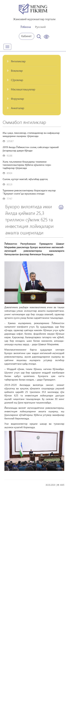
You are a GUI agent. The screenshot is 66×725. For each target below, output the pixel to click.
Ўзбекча (25, 27)
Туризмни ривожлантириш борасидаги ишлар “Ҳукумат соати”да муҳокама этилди (29, 192)
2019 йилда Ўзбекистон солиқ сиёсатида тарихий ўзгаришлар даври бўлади (31, 149)
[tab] (32, 61)
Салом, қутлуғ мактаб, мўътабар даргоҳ (25, 179)
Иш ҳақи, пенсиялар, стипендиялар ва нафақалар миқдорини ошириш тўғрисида (31, 134)
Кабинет (26, 36)
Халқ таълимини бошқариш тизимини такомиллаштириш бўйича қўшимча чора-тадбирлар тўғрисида (27, 165)
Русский (40, 27)
